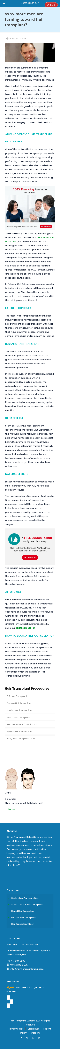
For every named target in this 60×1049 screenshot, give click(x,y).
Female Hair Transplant (19, 703)
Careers (35, 1032)
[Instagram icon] (39, 1038)
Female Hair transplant (23, 917)
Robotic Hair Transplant (23, 343)
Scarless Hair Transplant (20, 710)
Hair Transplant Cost (22, 923)
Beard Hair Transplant (18, 717)
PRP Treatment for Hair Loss (22, 724)
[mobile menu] (3, 11)
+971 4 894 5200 (16, 960)
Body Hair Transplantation (21, 738)
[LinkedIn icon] (33, 1038)
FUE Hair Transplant (17, 696)
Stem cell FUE (14, 418)
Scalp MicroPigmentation (24, 897)
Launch (12, 809)
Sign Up (11, 987)
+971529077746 (30, 3)
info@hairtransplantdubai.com (26, 968)
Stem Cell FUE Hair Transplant (27, 904)
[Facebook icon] (21, 1038)
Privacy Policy (16, 1028)
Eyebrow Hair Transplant (20, 731)
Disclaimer (33, 1028)
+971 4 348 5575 (18, 964)
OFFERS (51, 4)
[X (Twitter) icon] (27, 1038)
